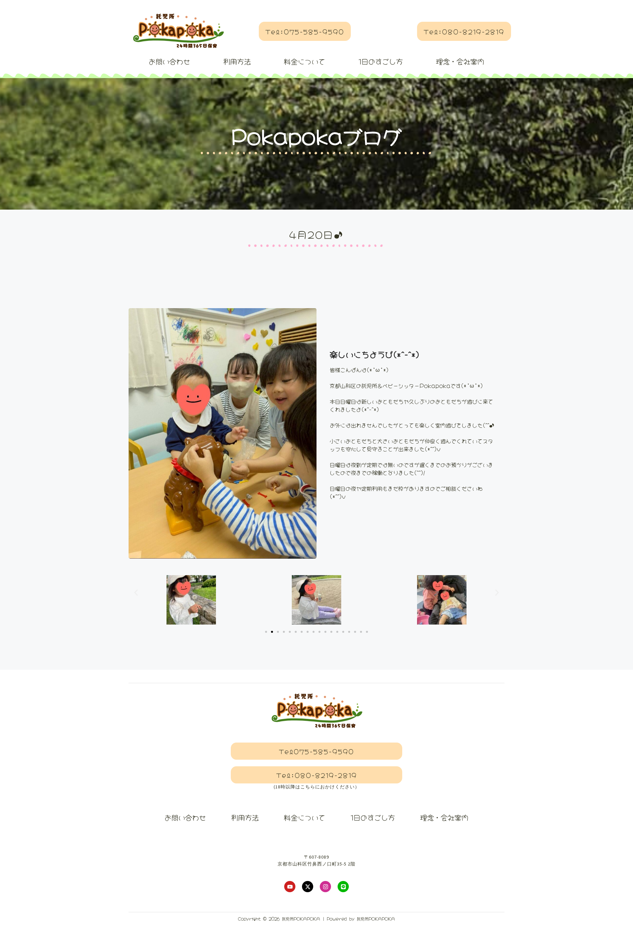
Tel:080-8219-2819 (464, 31)
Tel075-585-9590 (316, 751)
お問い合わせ (169, 61)
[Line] (343, 886)
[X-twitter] (307, 886)
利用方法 (237, 61)
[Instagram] (325, 886)
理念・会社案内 (460, 61)
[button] (136, 593)
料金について (304, 61)
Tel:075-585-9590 (304, 31)
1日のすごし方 (380, 61)
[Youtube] (289, 886)
